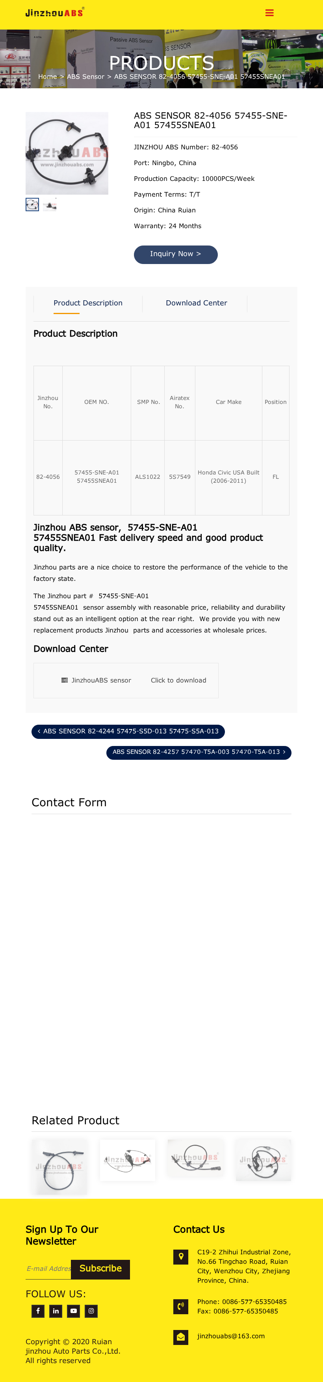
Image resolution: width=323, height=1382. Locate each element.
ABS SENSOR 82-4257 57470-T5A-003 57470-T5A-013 (196, 752)
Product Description (88, 303)
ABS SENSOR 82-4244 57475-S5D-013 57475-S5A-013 (131, 732)
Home (47, 77)
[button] (106, 172)
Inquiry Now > (176, 254)
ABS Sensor (85, 77)
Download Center (196, 303)
